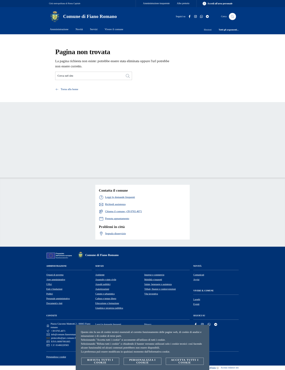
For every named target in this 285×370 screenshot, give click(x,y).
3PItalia (212, 368)
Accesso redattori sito (230, 368)
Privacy (147, 324)
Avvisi (196, 279)
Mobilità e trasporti (153, 279)
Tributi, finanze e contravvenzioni (160, 289)
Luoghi (196, 299)
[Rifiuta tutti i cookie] (206, 329)
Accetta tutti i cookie (185, 361)
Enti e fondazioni (54, 289)
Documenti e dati (54, 303)
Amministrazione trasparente (156, 3)
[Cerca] (232, 16)
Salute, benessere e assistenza (158, 284)
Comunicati (198, 275)
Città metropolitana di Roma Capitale (64, 3)
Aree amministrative (55, 279)
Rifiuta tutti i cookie (100, 361)
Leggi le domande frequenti (108, 324)
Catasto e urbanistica (105, 294)
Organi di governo (55, 275)
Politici (49, 294)
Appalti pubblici (102, 284)
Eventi (196, 304)
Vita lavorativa (151, 294)
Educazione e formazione (107, 303)
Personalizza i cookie (56, 357)
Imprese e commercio (154, 275)
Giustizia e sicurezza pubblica (109, 308)
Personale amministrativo (58, 298)
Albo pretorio (183, 3)
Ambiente (99, 275)
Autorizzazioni (102, 289)
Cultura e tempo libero (105, 298)
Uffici (49, 284)
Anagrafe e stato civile (105, 279)
